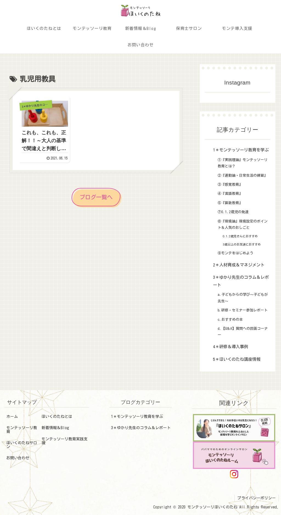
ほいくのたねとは (56, 416)
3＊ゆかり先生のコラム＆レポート (141, 428)
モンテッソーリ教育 (21, 430)
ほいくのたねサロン (21, 445)
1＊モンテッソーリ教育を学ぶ (137, 416)
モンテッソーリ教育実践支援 (64, 441)
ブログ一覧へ (96, 197)
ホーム (12, 416)
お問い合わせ (17, 458)
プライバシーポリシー (256, 498)
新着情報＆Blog (55, 428)
